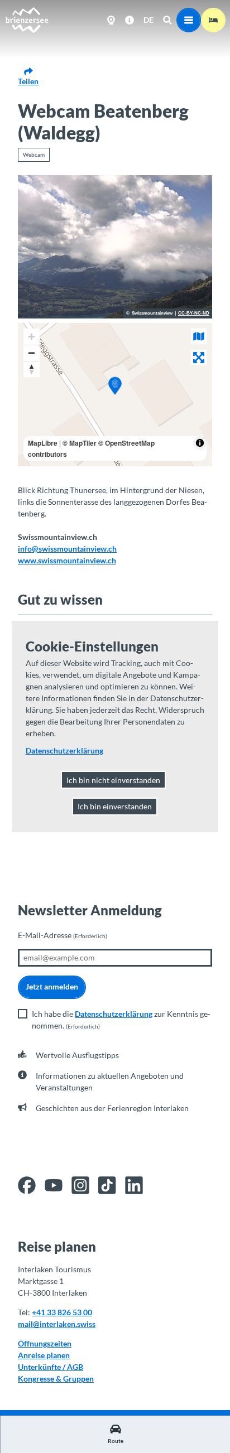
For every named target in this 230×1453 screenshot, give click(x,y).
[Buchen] (213, 20)
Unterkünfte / (42, 1367)
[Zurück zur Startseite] (26, 20)
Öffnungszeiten (44, 1343)
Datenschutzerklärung (113, 1013)
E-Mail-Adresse (62, 935)
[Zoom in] (31, 337)
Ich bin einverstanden (115, 806)
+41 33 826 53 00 (62, 1312)
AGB (75, 1367)
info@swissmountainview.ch (67, 548)
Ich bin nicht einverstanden (113, 780)
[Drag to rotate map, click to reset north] (31, 369)
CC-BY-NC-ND (193, 313)
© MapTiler (80, 443)
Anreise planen (44, 1355)
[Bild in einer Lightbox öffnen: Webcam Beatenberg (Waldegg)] (115, 246)
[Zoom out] (31, 353)
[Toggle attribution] (200, 443)
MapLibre (43, 443)
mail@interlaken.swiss (56, 1324)
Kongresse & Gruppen (56, 1378)
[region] (115, 394)
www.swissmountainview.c (65, 560)
